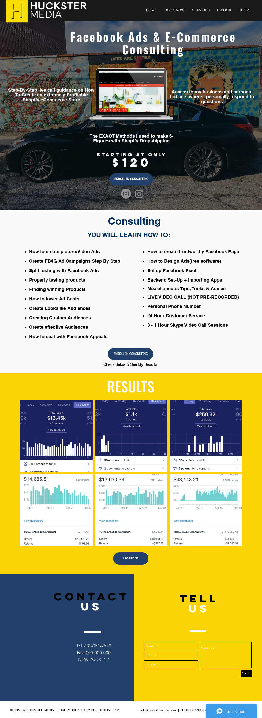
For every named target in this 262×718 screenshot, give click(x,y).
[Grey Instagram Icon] (139, 194)
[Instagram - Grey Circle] (126, 194)
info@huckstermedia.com (158, 710)
